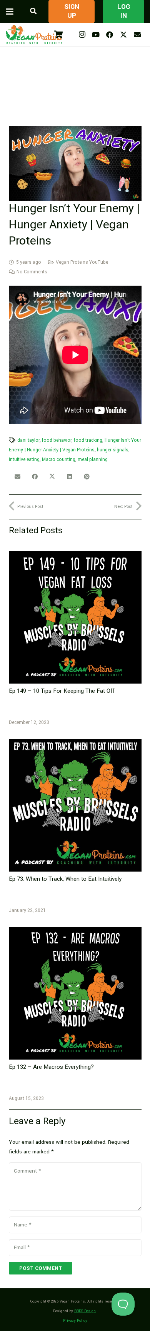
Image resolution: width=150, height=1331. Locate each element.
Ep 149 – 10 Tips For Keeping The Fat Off (61, 691)
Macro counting (58, 459)
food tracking (88, 440)
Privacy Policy (75, 1320)
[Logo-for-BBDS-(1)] (34, 34)
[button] (9, 11)
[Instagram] (82, 35)
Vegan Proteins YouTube (82, 262)
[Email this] (17, 476)
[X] (123, 35)
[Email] (137, 35)
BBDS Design (85, 1311)
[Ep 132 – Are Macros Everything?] (75, 993)
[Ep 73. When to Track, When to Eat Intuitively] (75, 805)
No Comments (32, 271)
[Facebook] (110, 35)
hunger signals (112, 449)
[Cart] (58, 34)
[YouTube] (96, 35)
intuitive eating (24, 459)
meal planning (93, 459)
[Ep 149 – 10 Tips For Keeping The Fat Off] (75, 617)
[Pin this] (86, 476)
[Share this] (34, 476)
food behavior (57, 440)
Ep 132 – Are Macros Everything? (51, 1067)
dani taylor (28, 440)
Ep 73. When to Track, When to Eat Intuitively (65, 879)
